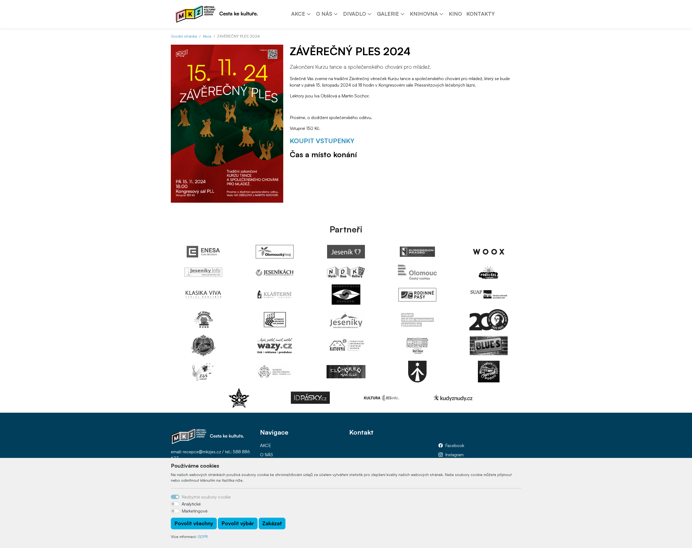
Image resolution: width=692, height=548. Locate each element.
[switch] (175, 504)
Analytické (191, 504)
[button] (310, 13)
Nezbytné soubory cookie (206, 497)
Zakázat (272, 523)
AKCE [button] (298, 14)
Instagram (454, 454)
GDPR (203, 536)
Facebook (454, 445)
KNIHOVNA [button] (424, 14)
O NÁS (266, 454)
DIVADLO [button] (354, 14)
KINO (455, 14)
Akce (207, 36)
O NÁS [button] (324, 14)
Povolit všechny (193, 523)
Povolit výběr (237, 523)
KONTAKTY (480, 14)
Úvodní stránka (184, 36)
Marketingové (195, 511)
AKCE (265, 445)
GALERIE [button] (388, 14)
